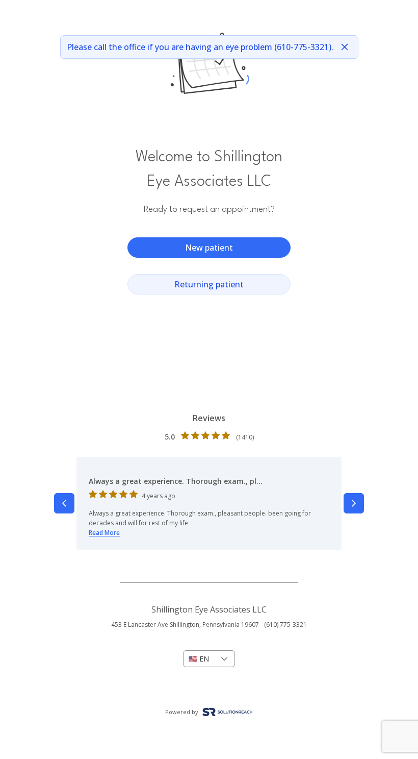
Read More (104, 532)
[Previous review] (64, 503)
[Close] (344, 47)
